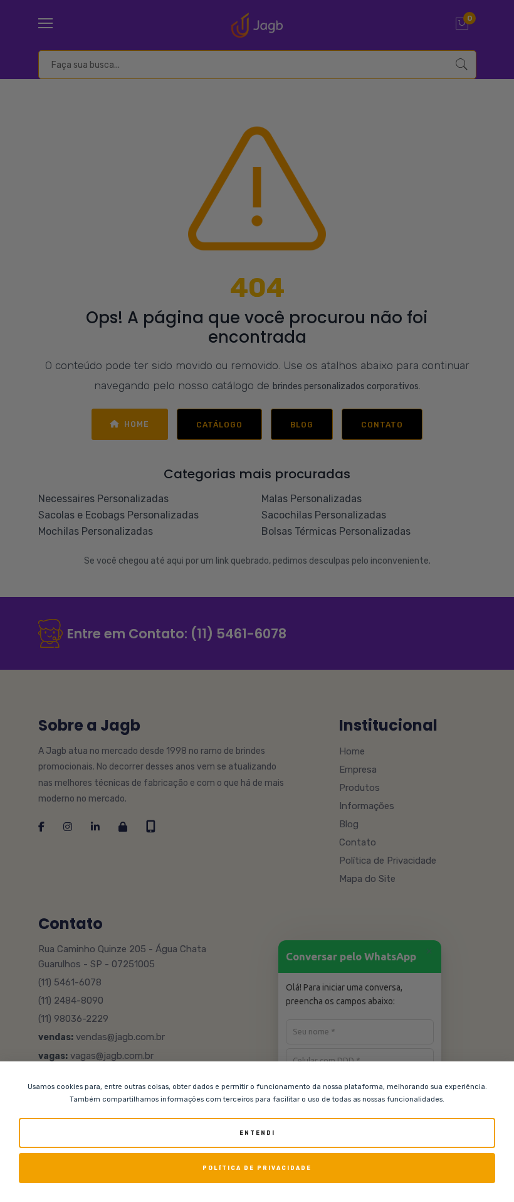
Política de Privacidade (257, 1168)
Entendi (257, 1133)
